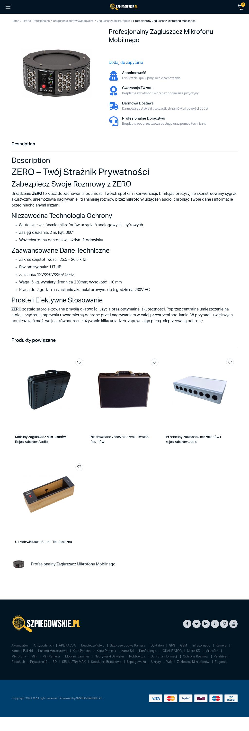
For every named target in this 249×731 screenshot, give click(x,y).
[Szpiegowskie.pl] (124, 7)
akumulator (20, 645)
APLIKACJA (68, 645)
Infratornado (201, 645)
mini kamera (52, 656)
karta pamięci (107, 651)
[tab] (23, 144)
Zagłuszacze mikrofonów (113, 20)
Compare (82, 371)
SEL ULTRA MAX (74, 662)
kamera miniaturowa (53, 651)
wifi (169, 662)
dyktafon (157, 645)
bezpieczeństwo (93, 645)
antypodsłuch (44, 645)
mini (34, 656)
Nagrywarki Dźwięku (109, 656)
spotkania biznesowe (106, 662)
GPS (172, 645)
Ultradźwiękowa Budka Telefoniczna (43, 542)
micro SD (194, 651)
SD (55, 662)
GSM (184, 645)
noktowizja (137, 656)
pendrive (220, 656)
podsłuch (18, 662)
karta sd (127, 651)
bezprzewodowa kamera (128, 645)
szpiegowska (137, 662)
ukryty (156, 662)
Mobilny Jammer (77, 656)
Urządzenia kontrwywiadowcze (73, 20)
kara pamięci (82, 651)
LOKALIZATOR (172, 651)
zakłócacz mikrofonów (193, 662)
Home (15, 20)
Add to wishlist (79, 362)
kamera (221, 645)
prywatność (39, 662)
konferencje (148, 651)
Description (23, 144)
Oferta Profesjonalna (36, 20)
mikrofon (212, 651)
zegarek (221, 662)
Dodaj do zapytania (126, 63)
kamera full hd (22, 651)
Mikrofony (19, 656)
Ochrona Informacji (164, 656)
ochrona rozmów (196, 656)
